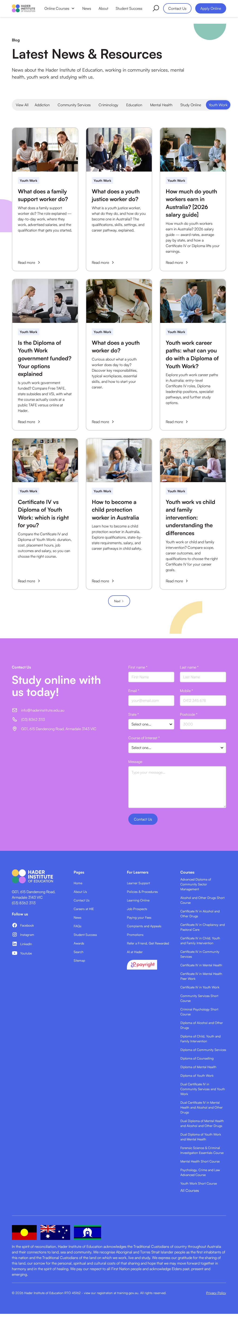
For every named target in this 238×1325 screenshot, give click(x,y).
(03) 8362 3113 (24, 903)
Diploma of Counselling (197, 1058)
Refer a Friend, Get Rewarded (148, 943)
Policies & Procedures (142, 892)
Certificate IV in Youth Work (199, 987)
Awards (79, 943)
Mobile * (186, 690)
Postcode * (188, 714)
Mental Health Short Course (200, 1161)
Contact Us (177, 8)
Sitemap (79, 960)
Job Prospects (137, 909)
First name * (137, 667)
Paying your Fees (139, 917)
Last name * (189, 667)
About (103, 8)
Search (78, 952)
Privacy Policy (216, 1293)
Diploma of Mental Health (198, 1067)
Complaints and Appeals (144, 926)
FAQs (77, 926)
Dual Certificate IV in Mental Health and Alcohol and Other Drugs (201, 1107)
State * (133, 714)
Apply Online (210, 8)
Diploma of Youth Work (197, 1075)
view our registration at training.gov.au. (111, 1293)
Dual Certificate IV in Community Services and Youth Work (202, 1089)
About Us (80, 892)
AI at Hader (135, 952)
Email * (133, 690)
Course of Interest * (144, 737)
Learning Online (138, 900)
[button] (60, 8)
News (86, 8)
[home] (23, 8)
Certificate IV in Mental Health (201, 965)
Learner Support (138, 883)
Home (78, 883)
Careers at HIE (84, 909)
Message (135, 761)
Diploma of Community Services (203, 1050)
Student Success (129, 8)
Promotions (135, 935)
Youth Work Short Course (198, 1183)
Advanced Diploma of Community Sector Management (195, 884)
